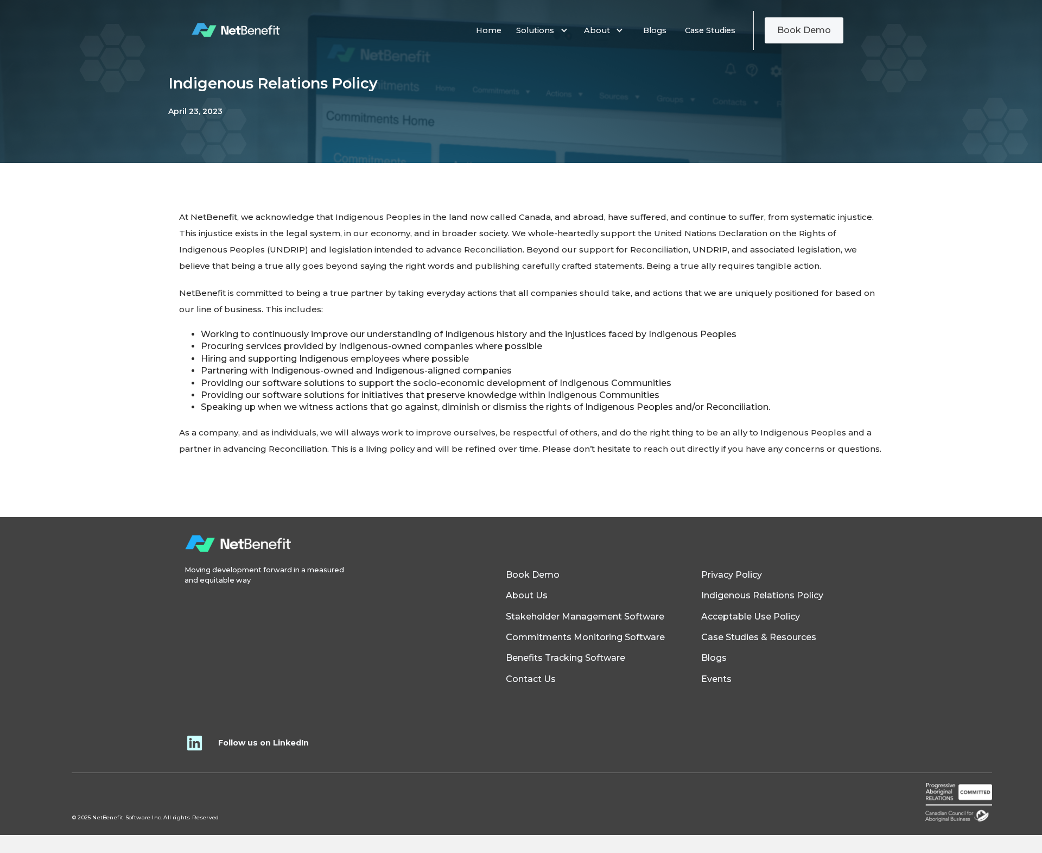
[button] (544, 30)
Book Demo (804, 30)
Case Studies (710, 30)
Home (488, 30)
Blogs (654, 30)
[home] (236, 30)
